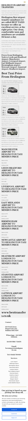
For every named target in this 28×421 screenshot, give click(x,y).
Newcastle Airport (14, 367)
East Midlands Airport (14, 371)
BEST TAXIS (18, 22)
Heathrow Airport (14, 375)
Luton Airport (14, 361)
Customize (14, 413)
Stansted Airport (14, 373)
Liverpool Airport (14, 369)
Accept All (14, 409)
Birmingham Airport (14, 365)
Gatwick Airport (14, 377)
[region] (14, 407)
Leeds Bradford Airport (14, 382)
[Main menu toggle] (25, 2)
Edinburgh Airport (14, 363)
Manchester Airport (14, 380)
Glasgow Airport (14, 379)
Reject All (14, 417)
